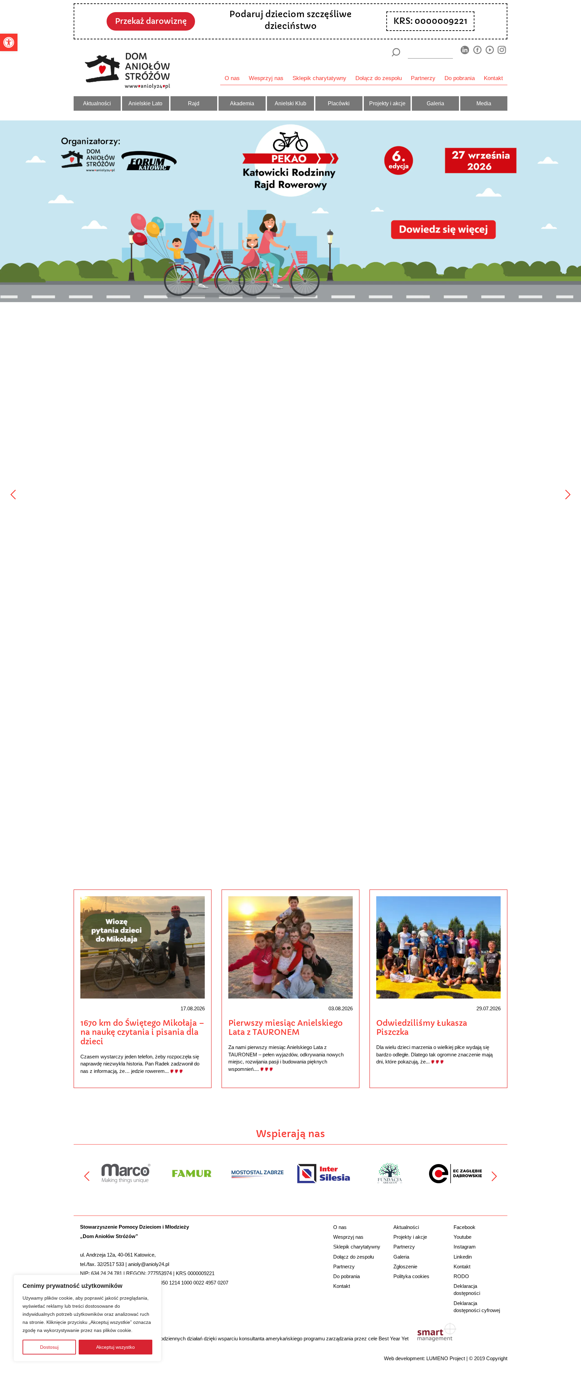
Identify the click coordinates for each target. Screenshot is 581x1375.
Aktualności (97, 103)
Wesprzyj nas (266, 78)
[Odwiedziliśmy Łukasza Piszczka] (438, 947)
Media (483, 103)
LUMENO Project (445, 1358)
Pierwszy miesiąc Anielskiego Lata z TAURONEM (285, 1027)
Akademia (242, 103)
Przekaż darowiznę (151, 21)
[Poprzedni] (13, 494)
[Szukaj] (395, 52)
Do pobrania (459, 78)
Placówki (339, 103)
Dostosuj (49, 1347)
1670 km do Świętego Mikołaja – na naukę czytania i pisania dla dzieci (142, 1032)
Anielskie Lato (145, 103)
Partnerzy (423, 78)
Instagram (465, 1247)
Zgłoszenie (405, 1266)
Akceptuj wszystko (115, 1347)
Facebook (464, 1227)
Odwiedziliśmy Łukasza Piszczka (421, 1027)
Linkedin (463, 1257)
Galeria (435, 103)
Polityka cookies (411, 1276)
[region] (87, 1318)
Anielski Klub (290, 103)
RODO (461, 1276)
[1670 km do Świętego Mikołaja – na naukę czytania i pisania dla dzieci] (142, 947)
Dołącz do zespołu (378, 78)
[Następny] (568, 494)
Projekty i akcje (387, 103)
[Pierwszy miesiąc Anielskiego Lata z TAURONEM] (290, 947)
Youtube (462, 1237)
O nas (232, 78)
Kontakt (493, 78)
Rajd (193, 103)
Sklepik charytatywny (319, 78)
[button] (8, 42)
